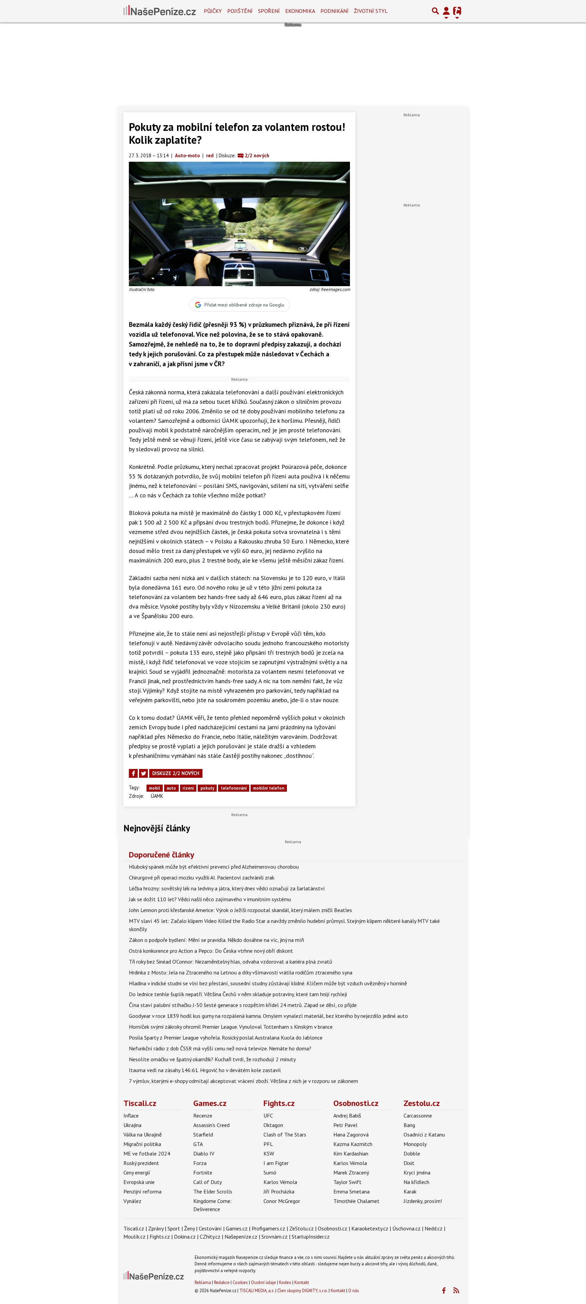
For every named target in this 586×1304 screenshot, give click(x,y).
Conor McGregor (281, 1201)
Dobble (412, 1153)
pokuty (207, 788)
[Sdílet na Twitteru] (143, 773)
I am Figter (276, 1163)
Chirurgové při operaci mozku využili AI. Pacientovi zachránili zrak (201, 877)
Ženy (189, 1228)
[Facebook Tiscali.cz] (443, 1291)
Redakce (222, 1282)
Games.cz (210, 1103)
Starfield (203, 1134)
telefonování (234, 788)
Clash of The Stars (284, 1134)
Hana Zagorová (351, 1134)
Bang (409, 1125)
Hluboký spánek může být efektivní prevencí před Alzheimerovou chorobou (214, 866)
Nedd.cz (434, 1228)
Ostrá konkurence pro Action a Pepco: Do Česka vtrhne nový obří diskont (211, 950)
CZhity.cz (210, 1236)
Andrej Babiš (347, 1115)
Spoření (269, 10)
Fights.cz (279, 1103)
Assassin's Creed (211, 1125)
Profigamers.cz (268, 1228)
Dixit (409, 1163)
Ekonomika (300, 10)
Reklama (203, 1282)
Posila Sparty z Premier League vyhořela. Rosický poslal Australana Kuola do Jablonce (226, 1037)
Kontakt (301, 1282)
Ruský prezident (141, 1163)
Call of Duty (207, 1182)
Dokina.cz (185, 1236)
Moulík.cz (134, 1236)
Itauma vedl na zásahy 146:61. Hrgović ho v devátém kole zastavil (205, 1070)
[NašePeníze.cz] (159, 11)
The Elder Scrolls (212, 1191)
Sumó (269, 1172)
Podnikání (334, 10)
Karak (410, 1191)
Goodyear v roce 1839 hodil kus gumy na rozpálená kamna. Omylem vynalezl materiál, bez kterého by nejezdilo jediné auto (268, 1015)
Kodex (285, 1282)
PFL (268, 1144)
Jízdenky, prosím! (423, 1201)
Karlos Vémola (280, 1182)
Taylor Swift (347, 1182)
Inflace (131, 1115)
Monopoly (415, 1144)
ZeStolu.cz (301, 1228)
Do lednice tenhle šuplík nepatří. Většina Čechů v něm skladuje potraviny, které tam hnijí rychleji (238, 994)
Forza (200, 1163)
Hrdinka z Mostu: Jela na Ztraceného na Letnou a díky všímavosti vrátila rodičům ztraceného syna (240, 972)
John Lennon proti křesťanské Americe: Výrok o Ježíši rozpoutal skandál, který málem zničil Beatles (240, 910)
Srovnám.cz (274, 1236)
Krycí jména (417, 1172)
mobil (154, 788)
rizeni (188, 788)
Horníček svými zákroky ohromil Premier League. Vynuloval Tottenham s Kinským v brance (231, 1026)
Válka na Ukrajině (142, 1134)
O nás (353, 1290)
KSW (268, 1153)
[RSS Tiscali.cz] (456, 1291)
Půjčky (213, 10)
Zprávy (155, 1228)
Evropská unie (139, 1182)
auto (171, 788)
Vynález (132, 1201)
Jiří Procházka (278, 1191)
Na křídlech (416, 1182)
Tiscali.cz (139, 1103)
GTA (198, 1144)
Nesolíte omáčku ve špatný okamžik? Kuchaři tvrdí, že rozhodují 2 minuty (212, 1059)
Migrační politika (142, 1144)
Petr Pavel (345, 1125)
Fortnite (202, 1172)
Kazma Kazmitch (352, 1144)
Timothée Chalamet (356, 1201)
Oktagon (273, 1125)
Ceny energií (136, 1172)
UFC (268, 1115)
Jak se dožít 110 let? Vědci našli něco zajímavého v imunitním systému (210, 899)
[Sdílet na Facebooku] (133, 773)
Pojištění (240, 10)
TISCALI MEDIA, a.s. (256, 1290)
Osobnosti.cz (355, 1103)
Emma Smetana (351, 1191)
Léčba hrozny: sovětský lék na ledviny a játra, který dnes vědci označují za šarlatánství (227, 888)
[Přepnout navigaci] (446, 11)
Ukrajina (132, 1125)
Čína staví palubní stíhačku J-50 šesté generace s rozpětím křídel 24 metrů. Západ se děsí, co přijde (243, 1005)
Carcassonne (418, 1115)
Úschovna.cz (406, 1228)
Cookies (240, 1282)
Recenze (202, 1115)
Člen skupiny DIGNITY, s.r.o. (302, 1290)
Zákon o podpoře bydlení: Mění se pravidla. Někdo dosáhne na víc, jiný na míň (216, 939)
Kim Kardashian (350, 1153)
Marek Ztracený (351, 1172)
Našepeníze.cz (240, 1236)
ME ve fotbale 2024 (146, 1153)
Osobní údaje (263, 1282)
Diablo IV (203, 1153)
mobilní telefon (268, 788)
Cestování (210, 1228)
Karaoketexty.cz (369, 1228)
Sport (174, 1228)
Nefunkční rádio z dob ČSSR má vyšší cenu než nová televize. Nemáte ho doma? (220, 1048)
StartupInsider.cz (311, 1236)
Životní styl (371, 10)
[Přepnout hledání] (435, 11)
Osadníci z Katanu (424, 1134)
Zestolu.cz (422, 1103)
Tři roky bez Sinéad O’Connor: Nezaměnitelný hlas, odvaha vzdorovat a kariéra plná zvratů (230, 961)
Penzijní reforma (142, 1191)
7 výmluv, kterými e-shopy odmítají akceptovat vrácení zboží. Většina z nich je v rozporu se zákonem (243, 1081)
